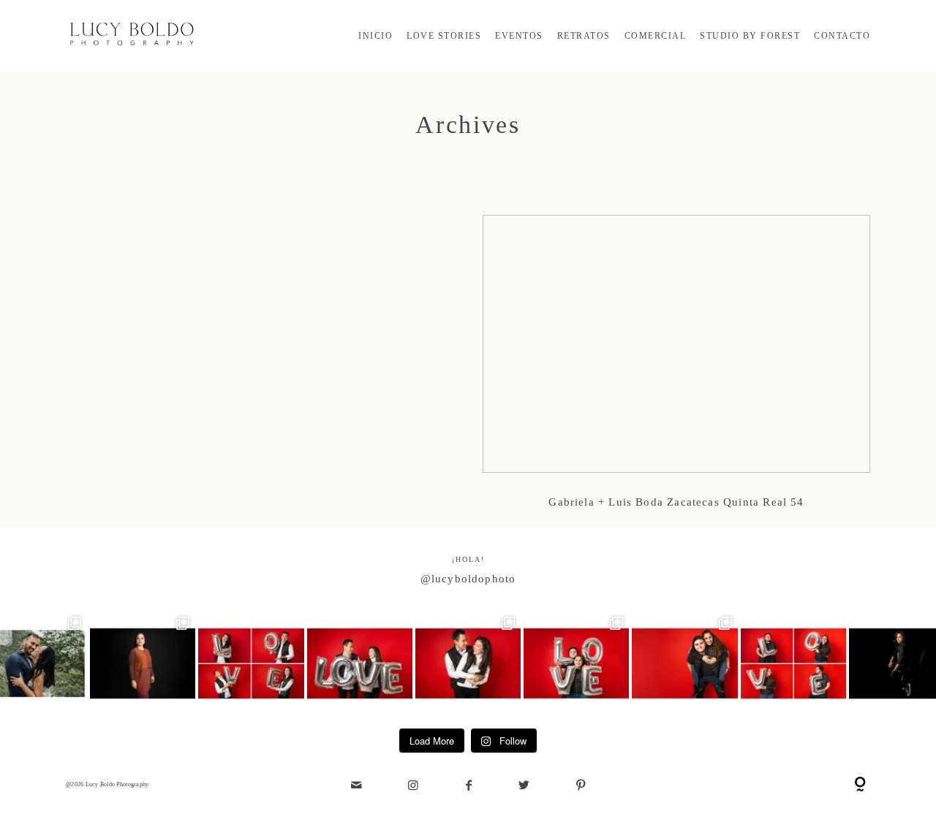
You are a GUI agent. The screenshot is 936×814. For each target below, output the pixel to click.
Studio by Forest (750, 36)
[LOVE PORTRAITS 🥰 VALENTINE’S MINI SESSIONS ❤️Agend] (684, 663)
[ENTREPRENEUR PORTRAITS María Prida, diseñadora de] (142, 663)
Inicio (375, 36)
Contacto (842, 36)
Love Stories (444, 36)
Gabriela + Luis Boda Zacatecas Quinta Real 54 (676, 371)
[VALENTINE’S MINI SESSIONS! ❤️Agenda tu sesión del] (793, 663)
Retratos (584, 36)
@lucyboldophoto (468, 579)
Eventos (519, 36)
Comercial (655, 36)
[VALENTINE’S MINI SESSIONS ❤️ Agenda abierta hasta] (468, 663)
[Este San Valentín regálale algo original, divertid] (576, 663)
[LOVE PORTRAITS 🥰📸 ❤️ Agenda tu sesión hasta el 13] (250, 663)
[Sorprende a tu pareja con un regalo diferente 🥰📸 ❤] (359, 663)
